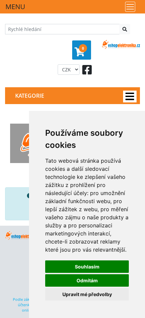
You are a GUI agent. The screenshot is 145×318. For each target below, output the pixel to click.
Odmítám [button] (87, 280)
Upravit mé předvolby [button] (87, 294)
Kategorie (29, 95)
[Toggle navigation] (130, 6)
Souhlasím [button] (87, 266)
